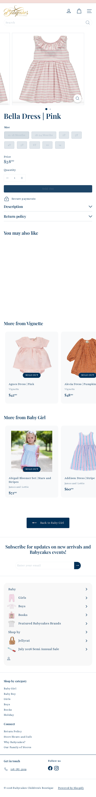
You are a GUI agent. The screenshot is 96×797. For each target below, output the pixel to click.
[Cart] (79, 11)
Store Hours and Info (18, 736)
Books (8, 709)
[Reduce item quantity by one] (7, 178)
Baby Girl (36, 417)
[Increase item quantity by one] (22, 178)
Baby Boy (10, 694)
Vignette (35, 323)
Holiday (9, 715)
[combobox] (48, 22)
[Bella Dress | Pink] (31, 275)
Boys (7, 704)
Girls (7, 699)
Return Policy (13, 731)
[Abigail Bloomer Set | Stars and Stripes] (31, 462)
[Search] (87, 22)
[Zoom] (77, 98)
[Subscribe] (77, 565)
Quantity (10, 170)
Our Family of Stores (17, 747)
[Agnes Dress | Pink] (31, 366)
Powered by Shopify (71, 788)
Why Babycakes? (14, 742)
